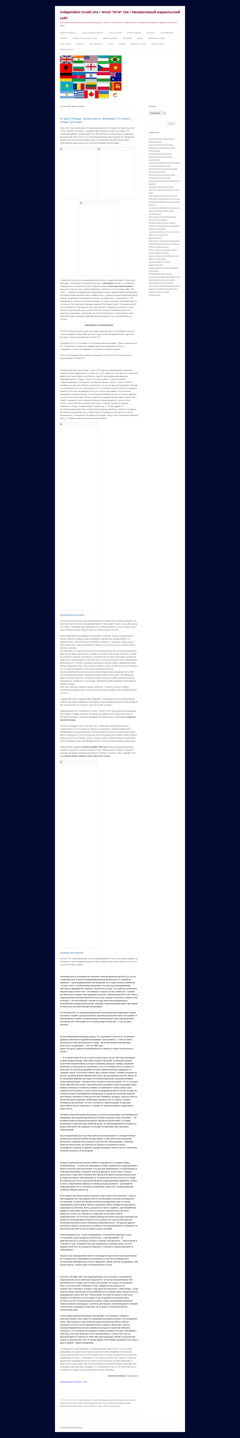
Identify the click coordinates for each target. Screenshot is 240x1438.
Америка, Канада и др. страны (85, 38)
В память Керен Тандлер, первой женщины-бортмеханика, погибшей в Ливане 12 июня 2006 (164, 226)
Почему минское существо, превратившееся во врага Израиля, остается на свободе (163, 169)
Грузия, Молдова (134, 33)
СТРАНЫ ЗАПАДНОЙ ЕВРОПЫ (92, 33)
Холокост (151, 33)
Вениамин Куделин (106, 1400)
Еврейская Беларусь (68, 33)
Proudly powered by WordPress (71, 1427)
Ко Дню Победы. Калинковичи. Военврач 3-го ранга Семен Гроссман (95, 120)
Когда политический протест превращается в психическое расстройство (161, 157)
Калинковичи (84, 1400)
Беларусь (80, 44)
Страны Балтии (115, 33)
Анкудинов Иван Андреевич (72, 952)
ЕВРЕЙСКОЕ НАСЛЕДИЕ (156, 38)
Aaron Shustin (115, 1406)
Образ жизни (65, 44)
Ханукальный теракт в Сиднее (161, 283)
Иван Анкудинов (75, 1403)
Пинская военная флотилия (71, 1406)
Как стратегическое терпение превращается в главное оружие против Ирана (162, 148)
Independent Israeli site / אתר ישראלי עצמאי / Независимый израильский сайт (120, 15)
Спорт (110, 44)
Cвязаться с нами (138, 44)
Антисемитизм (167, 33)
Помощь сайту (157, 44)
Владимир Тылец (121, 1400)
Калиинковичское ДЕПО (92, 1403)
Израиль (63, 38)
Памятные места (67, 49)
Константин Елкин (110, 1403)
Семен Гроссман (89, 1406)
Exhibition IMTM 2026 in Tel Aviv (160, 274)
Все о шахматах (96, 44)
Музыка (122, 44)
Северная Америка (110, 38)
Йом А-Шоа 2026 (155, 238)
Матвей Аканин (124, 1403)
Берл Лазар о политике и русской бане (164, 241)
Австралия (127, 38)
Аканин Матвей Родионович (72, 615)
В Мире (140, 38)
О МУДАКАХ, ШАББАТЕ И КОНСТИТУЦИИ (164, 163)
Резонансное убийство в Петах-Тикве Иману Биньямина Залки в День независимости (164, 211)
